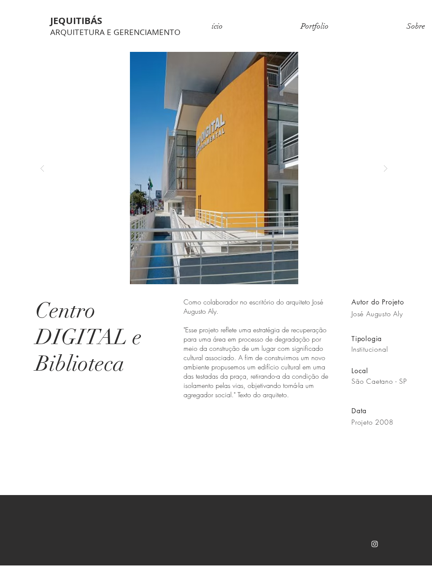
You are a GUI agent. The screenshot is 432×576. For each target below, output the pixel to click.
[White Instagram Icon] (374, 544)
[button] (213, 168)
